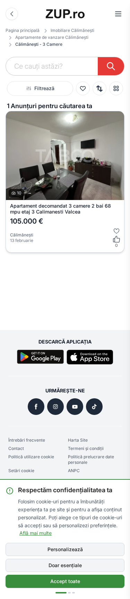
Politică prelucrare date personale (91, 459)
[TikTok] (94, 406)
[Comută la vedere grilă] (116, 88)
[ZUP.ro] (65, 14)
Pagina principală (23, 30)
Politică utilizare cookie (31, 456)
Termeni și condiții (86, 448)
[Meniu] (118, 14)
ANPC (74, 470)
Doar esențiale (65, 565)
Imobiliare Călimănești (72, 30)
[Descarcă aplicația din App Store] (90, 357)
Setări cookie (21, 470)
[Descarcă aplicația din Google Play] (40, 357)
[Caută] (111, 66)
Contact (16, 448)
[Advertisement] (65, 288)
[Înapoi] (12, 14)
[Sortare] (99, 88)
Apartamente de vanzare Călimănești (51, 37)
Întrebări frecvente (26, 440)
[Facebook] (36, 406)
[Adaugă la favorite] (116, 230)
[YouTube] (75, 406)
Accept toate (65, 581)
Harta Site (78, 440)
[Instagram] (55, 406)
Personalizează (65, 549)
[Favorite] (83, 88)
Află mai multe (35, 533)
